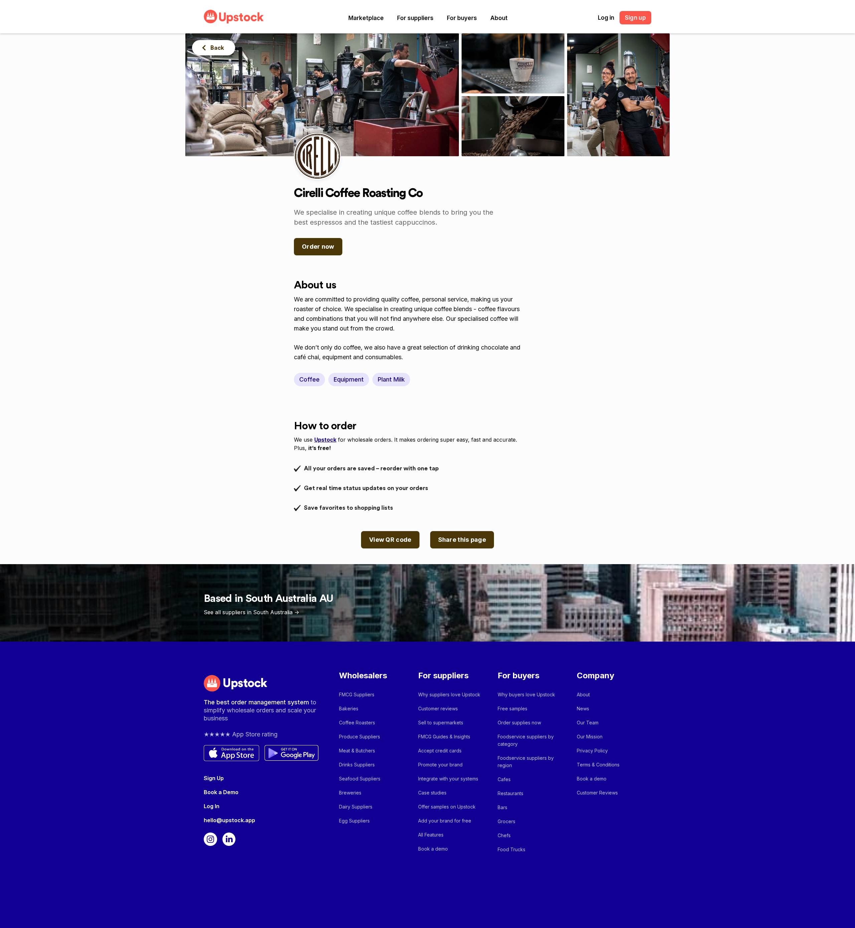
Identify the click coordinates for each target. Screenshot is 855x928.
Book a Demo (221, 792)
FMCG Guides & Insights (444, 736)
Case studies (432, 792)
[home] (234, 16)
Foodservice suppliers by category (526, 740)
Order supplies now (519, 722)
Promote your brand (440, 764)
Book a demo (433, 849)
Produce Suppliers (359, 736)
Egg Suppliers (354, 821)
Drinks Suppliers (357, 764)
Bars (502, 807)
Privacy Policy (592, 750)
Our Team (587, 722)
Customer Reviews (597, 792)
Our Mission (590, 736)
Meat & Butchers (357, 750)
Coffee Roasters (357, 722)
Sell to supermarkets (440, 722)
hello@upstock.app (229, 820)
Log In (211, 806)
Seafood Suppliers (359, 778)
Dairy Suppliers (355, 806)
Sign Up (214, 778)
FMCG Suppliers (356, 694)
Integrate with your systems (448, 778)
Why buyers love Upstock (526, 694)
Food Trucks (511, 849)
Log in (606, 17)
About (499, 18)
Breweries (350, 792)
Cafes (504, 779)
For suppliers (415, 18)
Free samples (512, 708)
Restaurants (510, 793)
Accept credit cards (440, 750)
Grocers (506, 821)
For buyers (462, 18)
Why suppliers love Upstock (449, 694)
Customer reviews (438, 708)
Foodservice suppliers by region (526, 761)
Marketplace (366, 18)
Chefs (504, 835)
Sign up (635, 17)
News (583, 708)
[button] (366, 18)
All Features (431, 835)
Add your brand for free (444, 821)
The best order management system (257, 702)
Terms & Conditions (598, 764)
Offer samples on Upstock (447, 806)
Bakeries (348, 708)
